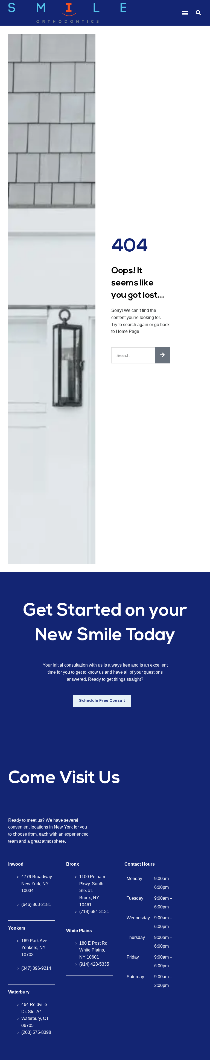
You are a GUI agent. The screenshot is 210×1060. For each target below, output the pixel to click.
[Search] (162, 355)
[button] (185, 13)
